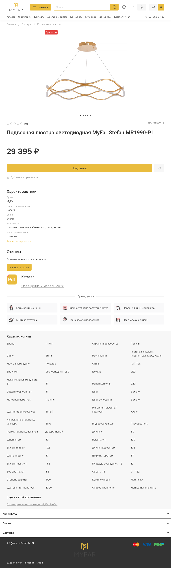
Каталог (43, 7)
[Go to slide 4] (87, 115)
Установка (90, 16)
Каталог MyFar (122, 16)
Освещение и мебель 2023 (42, 286)
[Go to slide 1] (80, 115)
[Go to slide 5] (90, 115)
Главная (11, 24)
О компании (24, 16)
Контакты (39, 16)
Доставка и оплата (57, 16)
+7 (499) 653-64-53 (153, 16)
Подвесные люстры (49, 24)
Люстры (26, 24)
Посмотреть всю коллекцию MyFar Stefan (32, 504)
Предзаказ (79, 168)
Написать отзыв (19, 267)
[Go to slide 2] (83, 115)
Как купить (76, 16)
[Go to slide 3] (85, 115)
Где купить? (105, 16)
